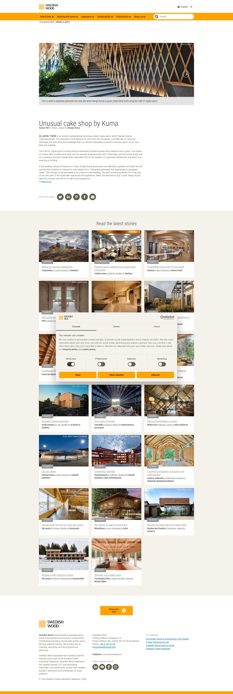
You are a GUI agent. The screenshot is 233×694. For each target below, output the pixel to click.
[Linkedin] (95, 667)
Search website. (157, 16)
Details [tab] (116, 326)
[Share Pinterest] (76, 197)
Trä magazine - (54, 22)
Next (186, 74)
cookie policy (89, 349)
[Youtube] (102, 667)
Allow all (155, 375)
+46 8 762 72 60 (107, 644)
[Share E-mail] (92, 197)
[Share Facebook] (84, 197)
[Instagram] (115, 667)
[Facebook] (109, 667)
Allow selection (116, 375)
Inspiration (86, 16)
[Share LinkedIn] (68, 197)
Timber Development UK (157, 642)
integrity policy (70, 349)
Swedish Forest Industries (158, 648)
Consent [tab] (76, 326)
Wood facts (46, 16)
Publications (122, 16)
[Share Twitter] (60, 197)
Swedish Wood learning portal (160, 645)
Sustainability (104, 16)
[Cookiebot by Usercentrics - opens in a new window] (162, 318)
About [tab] (157, 326)
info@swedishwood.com (104, 647)
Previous (47, 74)
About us (138, 16)
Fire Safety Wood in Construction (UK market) (167, 639)
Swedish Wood (48, 6)
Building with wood (66, 16)
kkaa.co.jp (46, 181)
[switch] (101, 364)
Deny (77, 375)
